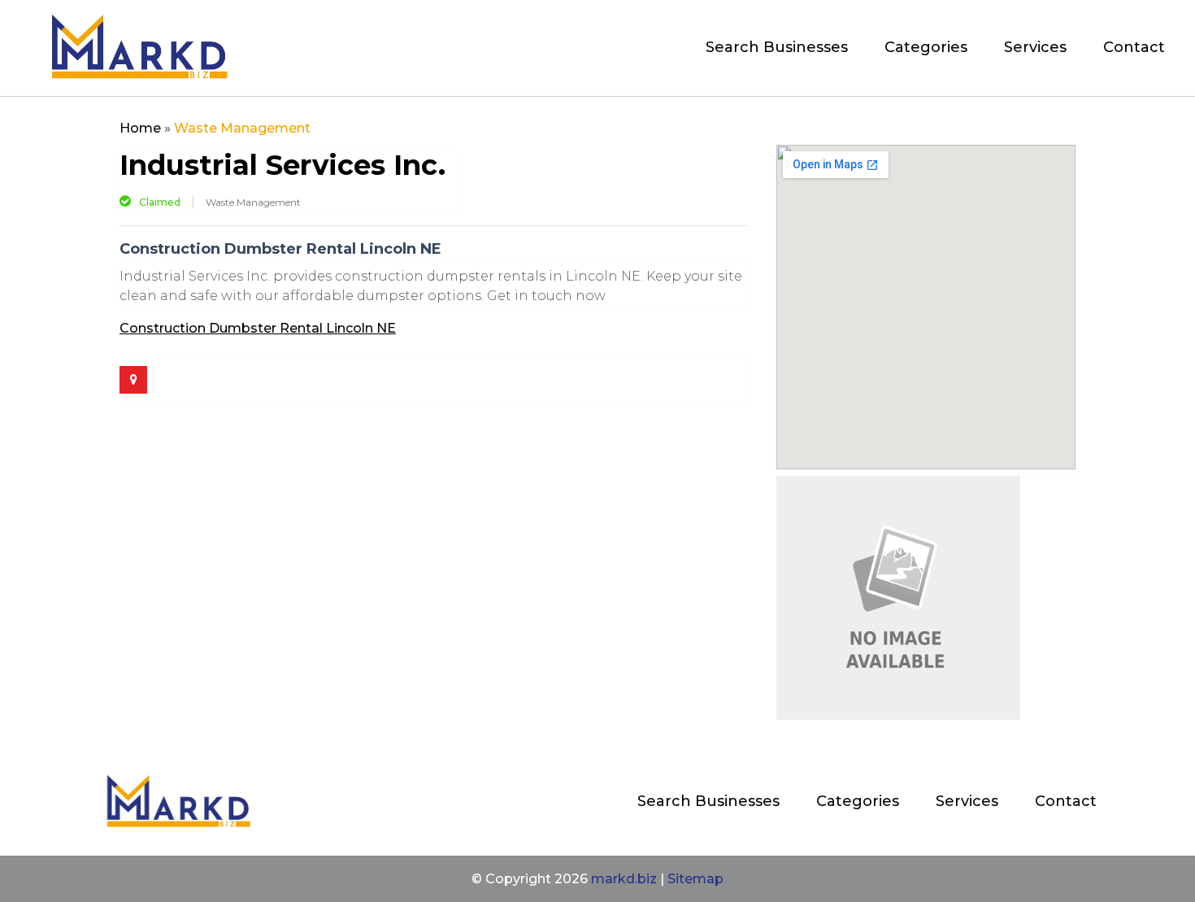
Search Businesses (777, 47)
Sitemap (695, 879)
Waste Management (242, 128)
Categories (925, 47)
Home (140, 128)
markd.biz (624, 879)
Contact (1134, 47)
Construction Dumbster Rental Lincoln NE (258, 328)
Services (1035, 47)
